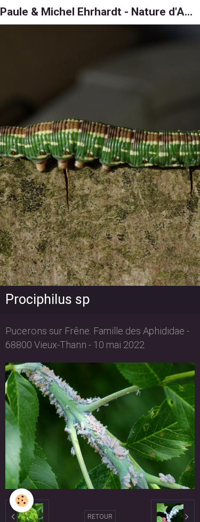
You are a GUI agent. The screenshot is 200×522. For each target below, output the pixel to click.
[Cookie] (22, 500)
